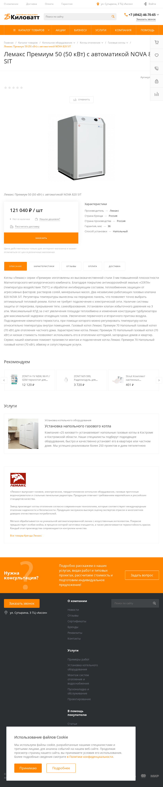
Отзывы (73, 615)
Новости (73, 610)
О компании (11, 4)
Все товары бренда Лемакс (26, 535)
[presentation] (4, 380)
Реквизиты (75, 633)
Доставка (31, 4)
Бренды (73, 627)
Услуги (73, 650)
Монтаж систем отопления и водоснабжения (78, 679)
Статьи (72, 724)
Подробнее (61, 768)
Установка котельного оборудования (68, 420)
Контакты (74, 638)
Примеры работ (78, 659)
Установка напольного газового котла (78, 426)
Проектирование (79, 699)
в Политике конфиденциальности (90, 757)
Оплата (49, 4)
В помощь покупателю (77, 713)
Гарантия (67, 4)
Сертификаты (77, 621)
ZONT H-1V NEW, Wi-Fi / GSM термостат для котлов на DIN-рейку (36, 379)
